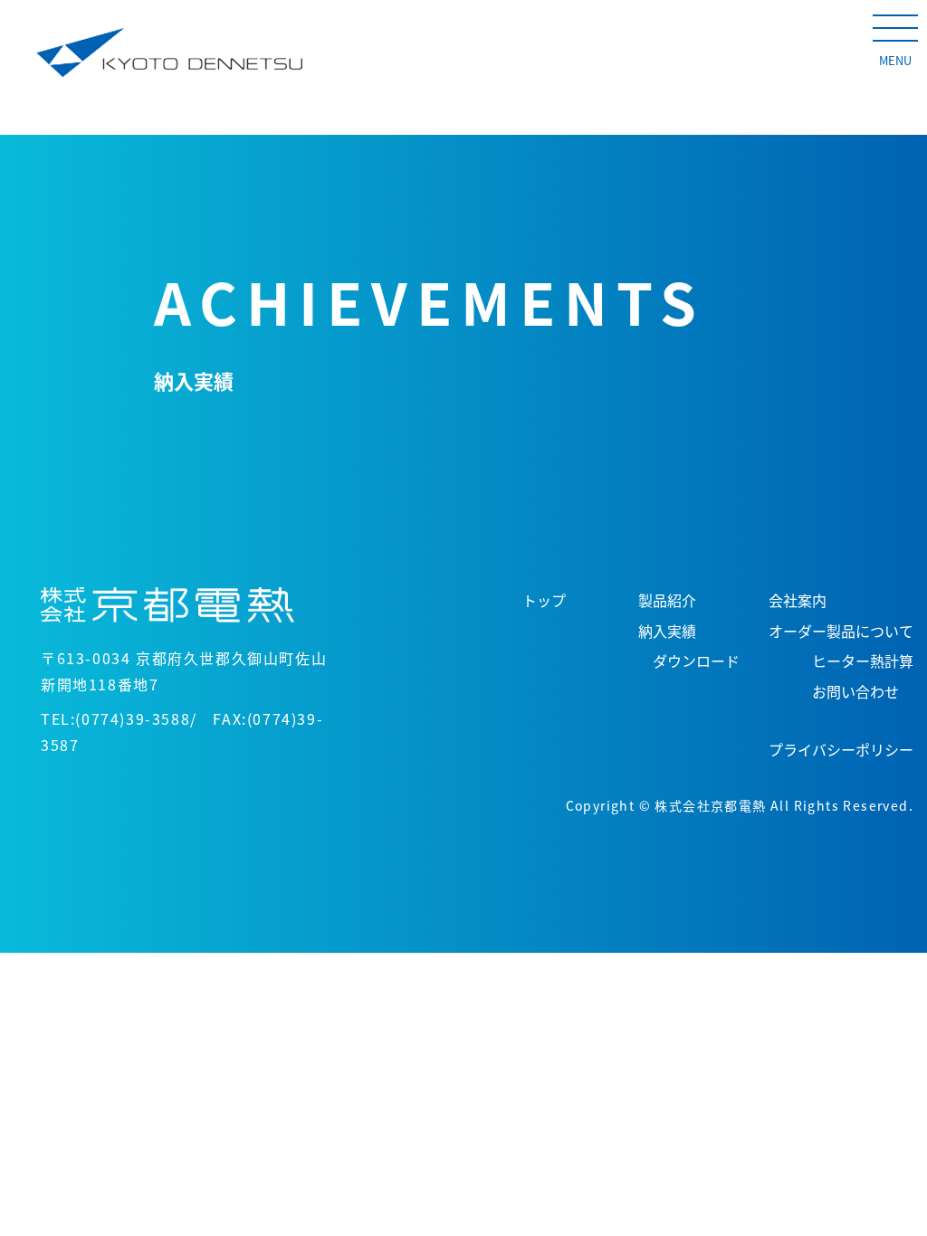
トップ (544, 600)
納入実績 (667, 631)
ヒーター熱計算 (862, 660)
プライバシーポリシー (841, 749)
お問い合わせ (855, 691)
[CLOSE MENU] (895, 27)
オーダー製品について (841, 631)
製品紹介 (667, 600)
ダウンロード (696, 660)
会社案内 (798, 600)
